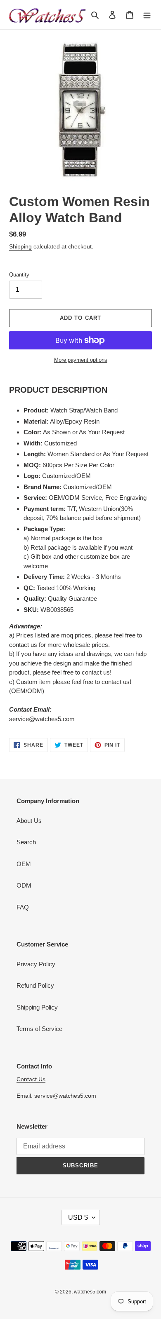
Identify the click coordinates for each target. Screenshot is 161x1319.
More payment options (80, 360)
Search (26, 842)
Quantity (19, 275)
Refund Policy (35, 985)
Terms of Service (39, 1028)
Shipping (20, 246)
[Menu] (147, 14)
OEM (24, 863)
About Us (29, 820)
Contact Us (31, 1079)
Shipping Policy (37, 1007)
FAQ (23, 907)
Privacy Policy (36, 964)
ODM (24, 885)
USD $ (78, 1217)
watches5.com (90, 1292)
